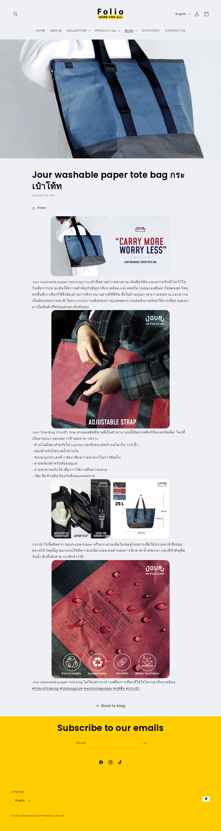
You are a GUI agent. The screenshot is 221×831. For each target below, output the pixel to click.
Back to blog (113, 706)
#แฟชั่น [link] (119, 688)
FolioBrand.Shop (30, 816)
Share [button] (41, 207)
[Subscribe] (144, 743)
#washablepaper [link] (98, 688)
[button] (15, 14)
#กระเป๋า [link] (133, 688)
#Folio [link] (37, 688)
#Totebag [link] (51, 688)
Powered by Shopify (53, 816)
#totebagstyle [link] (71, 688)
